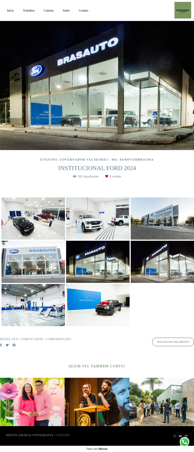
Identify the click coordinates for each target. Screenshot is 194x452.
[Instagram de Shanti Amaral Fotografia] (174, 436)
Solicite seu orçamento (173, 342)
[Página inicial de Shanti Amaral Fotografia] (179, 10)
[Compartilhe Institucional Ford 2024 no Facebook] (1, 345)
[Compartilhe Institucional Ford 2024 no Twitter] (7, 345)
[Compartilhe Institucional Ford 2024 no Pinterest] (14, 345)
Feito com (97, 448)
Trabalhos (29, 10)
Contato (83, 10)
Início (10, 10)
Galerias (49, 10)
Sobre (66, 10)
